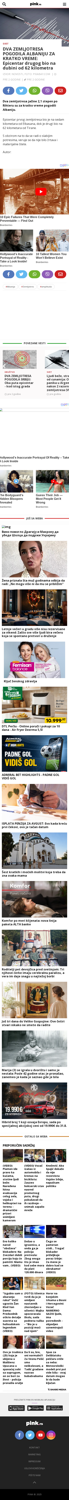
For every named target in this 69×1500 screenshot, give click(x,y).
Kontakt (34, 1447)
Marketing (34, 1454)
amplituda (46, 286)
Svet (6, 43)
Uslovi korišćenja (34, 1468)
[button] (4, 366)
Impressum (34, 1461)
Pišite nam (34, 1475)
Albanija (10, 286)
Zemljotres (27, 286)
